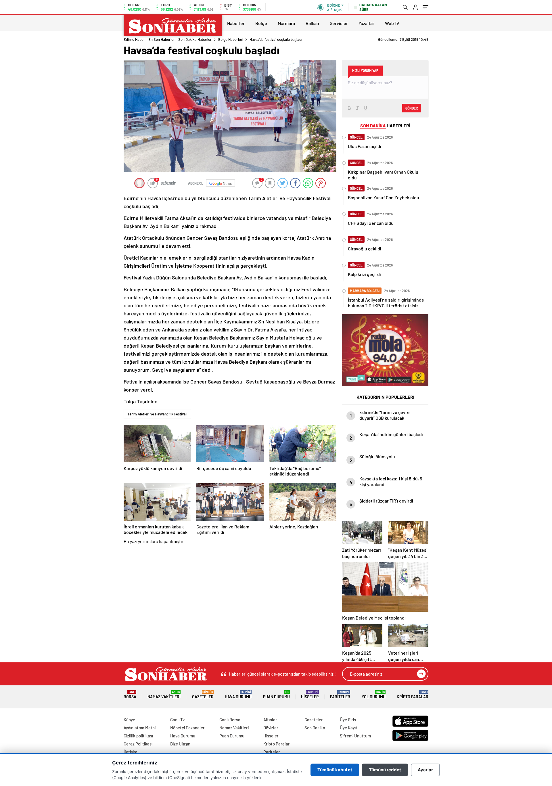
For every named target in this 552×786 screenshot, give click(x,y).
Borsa (130, 694)
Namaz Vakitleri (164, 694)
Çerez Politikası (138, 743)
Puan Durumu (276, 694)
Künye (129, 719)
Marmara (286, 23)
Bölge (261, 23)
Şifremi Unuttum (355, 735)
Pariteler (340, 694)
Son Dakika (314, 727)
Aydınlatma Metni (140, 727)
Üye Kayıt (348, 727)
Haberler (236, 23)
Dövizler (270, 727)
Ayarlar (425, 769)
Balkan (312, 23)
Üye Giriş (348, 719)
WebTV (392, 23)
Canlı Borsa (229, 719)
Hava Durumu (238, 694)
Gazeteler (203, 694)
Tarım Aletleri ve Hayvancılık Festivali (157, 414)
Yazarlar (366, 23)
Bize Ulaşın (180, 743)
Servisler (339, 23)
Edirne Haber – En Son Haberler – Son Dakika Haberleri (168, 39)
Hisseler (310, 694)
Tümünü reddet (385, 769)
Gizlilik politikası (138, 735)
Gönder (411, 108)
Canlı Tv (177, 719)
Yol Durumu (374, 694)
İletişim (130, 751)
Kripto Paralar (412, 694)
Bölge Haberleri (230, 39)
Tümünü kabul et (334, 769)
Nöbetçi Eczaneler (187, 727)
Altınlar (270, 719)
